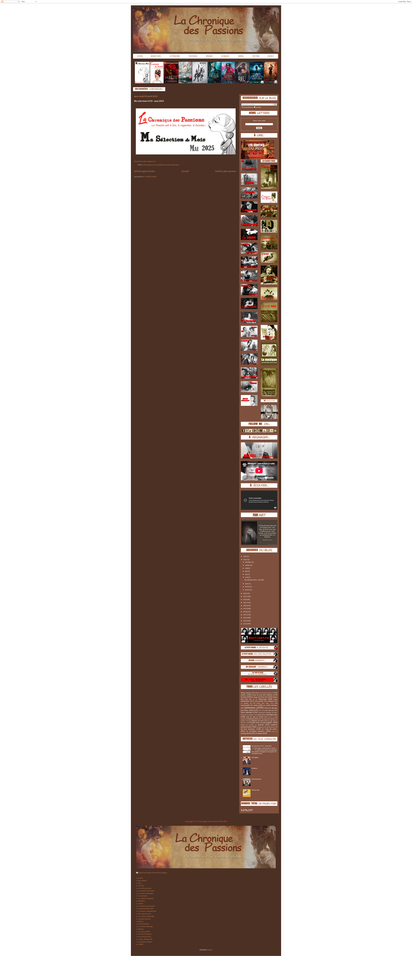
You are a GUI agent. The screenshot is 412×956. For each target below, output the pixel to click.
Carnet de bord (257, 695)
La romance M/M (144, 931)
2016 (245, 618)
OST (260, 710)
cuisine (270, 717)
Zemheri (254, 768)
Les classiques (142, 896)
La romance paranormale (146, 906)
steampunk (259, 727)
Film (246, 699)
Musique (274, 708)
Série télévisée (246, 712)
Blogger (209, 950)
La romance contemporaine (147, 911)
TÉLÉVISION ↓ (193, 56)
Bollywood (258, 693)
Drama (243, 697)
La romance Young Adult (146, 916)
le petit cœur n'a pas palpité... (261, 722)
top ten (273, 727)
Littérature (175, 165)
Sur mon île (270, 710)
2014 (245, 624)
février (247, 586)
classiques (251, 715)
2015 (245, 621)
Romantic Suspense (144, 919)
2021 (245, 602)
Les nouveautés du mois (161, 165)
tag (267, 727)
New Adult (248, 710)
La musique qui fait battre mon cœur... (255, 703)
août (246, 568)
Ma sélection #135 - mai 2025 (149, 101)
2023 (245, 596)
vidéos (273, 731)
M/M (266, 708)
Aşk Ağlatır (255, 757)
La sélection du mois (144, 888)
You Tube (141, 885)
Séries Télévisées (143, 924)
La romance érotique (145, 942)
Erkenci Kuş (255, 790)
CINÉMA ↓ (241, 56)
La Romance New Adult (145, 908)
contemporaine (271, 715)
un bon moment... (248, 729)
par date (258, 107)
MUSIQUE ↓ (210, 56)
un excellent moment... (255, 731)
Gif (253, 699)
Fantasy (274, 697)
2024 (245, 593)
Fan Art (264, 697)
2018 (245, 612)
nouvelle (251, 725)
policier (261, 725)
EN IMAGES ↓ (225, 56)
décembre (248, 562)
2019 (245, 608)
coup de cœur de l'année (255, 717)
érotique (259, 733)
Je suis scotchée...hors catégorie (263, 701)
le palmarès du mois (256, 720)
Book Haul (267, 693)
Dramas (140, 921)
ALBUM (140, 944)
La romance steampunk (145, 898)
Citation (269, 695)
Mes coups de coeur (144, 914)
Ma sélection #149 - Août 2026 (262, 746)
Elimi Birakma (256, 779)
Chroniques (147, 165)
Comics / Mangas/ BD (145, 939)
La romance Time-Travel (146, 891)
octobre (247, 565)
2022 (245, 599)
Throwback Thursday (264, 712)
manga (243, 725)
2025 (245, 559)
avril (246, 577)
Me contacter (142, 880)
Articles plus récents (144, 171)
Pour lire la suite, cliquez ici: (145, 161)
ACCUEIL (140, 56)
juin (246, 571)
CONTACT (270, 56)
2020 (245, 605)
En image (254, 697)
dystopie (251, 719)
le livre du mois (262, 719)
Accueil (185, 171)
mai (246, 574)
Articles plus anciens (225, 171)
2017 (245, 615)
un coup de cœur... (269, 729)
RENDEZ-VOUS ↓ (156, 56)
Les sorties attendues (270, 705)
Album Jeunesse (246, 693)
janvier (247, 590)
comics (259, 715)
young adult (246, 733)
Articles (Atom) (151, 177)
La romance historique (145, 926)
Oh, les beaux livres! (144, 936)
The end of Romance (145, 934)
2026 (245, 556)
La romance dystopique (145, 893)
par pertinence (248, 107)
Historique (263, 699)
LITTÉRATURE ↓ (175, 56)
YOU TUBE (255, 56)
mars (247, 583)
